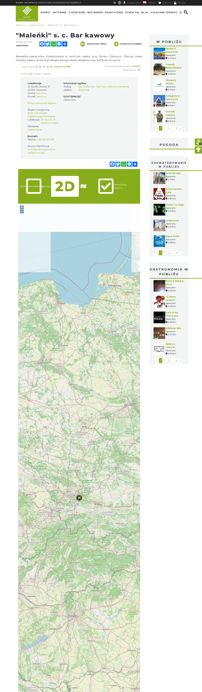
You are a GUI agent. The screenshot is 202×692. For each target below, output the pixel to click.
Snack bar (83, 90)
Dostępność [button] (133, 3)
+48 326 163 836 (45, 139)
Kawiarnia (123, 86)
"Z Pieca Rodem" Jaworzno (171, 300)
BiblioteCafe (173, 328)
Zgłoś (136, 66)
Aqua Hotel (172, 236)
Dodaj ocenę (62, 66)
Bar (80, 86)
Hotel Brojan (173, 173)
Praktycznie (114, 12)
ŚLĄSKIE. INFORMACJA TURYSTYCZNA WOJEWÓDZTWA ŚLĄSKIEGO (48, 2)
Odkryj (45, 12)
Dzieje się (132, 12)
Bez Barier (95, 12)
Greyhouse (172, 220)
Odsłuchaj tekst (97, 44)
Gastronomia (35, 129)
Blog (145, 12)
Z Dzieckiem (77, 12)
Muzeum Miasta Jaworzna (171, 83)
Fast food (101, 86)
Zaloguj (181, 3)
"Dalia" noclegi (175, 204)
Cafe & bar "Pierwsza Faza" (172, 316)
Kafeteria (112, 86)
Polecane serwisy (164, 12)
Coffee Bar (89, 86)
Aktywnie (59, 12)
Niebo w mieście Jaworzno (171, 347)
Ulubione (166, 3)
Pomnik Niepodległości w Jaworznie (175, 67)
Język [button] (151, 3)
